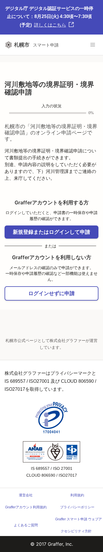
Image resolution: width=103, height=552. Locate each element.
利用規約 (77, 495)
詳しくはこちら (50, 25)
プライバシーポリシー (77, 507)
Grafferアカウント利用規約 (26, 507)
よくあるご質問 (26, 525)
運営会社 (26, 495)
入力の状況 (51, 106)
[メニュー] (93, 45)
